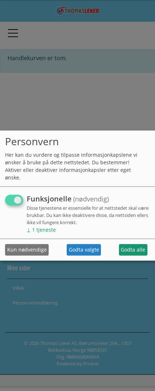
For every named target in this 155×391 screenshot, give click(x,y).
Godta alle (133, 249)
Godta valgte (84, 249)
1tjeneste (41, 229)
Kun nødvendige (27, 249)
